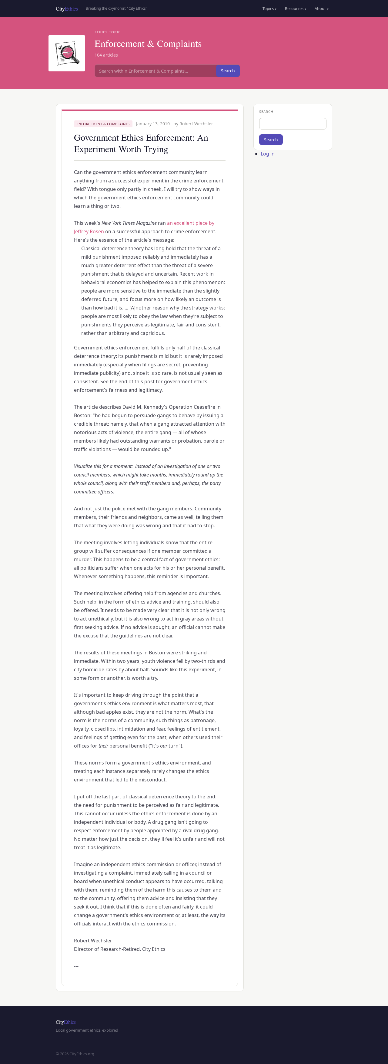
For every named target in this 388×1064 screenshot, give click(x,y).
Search (228, 71)
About (322, 8)
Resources (295, 8)
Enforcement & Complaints (103, 124)
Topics (269, 8)
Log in (268, 153)
